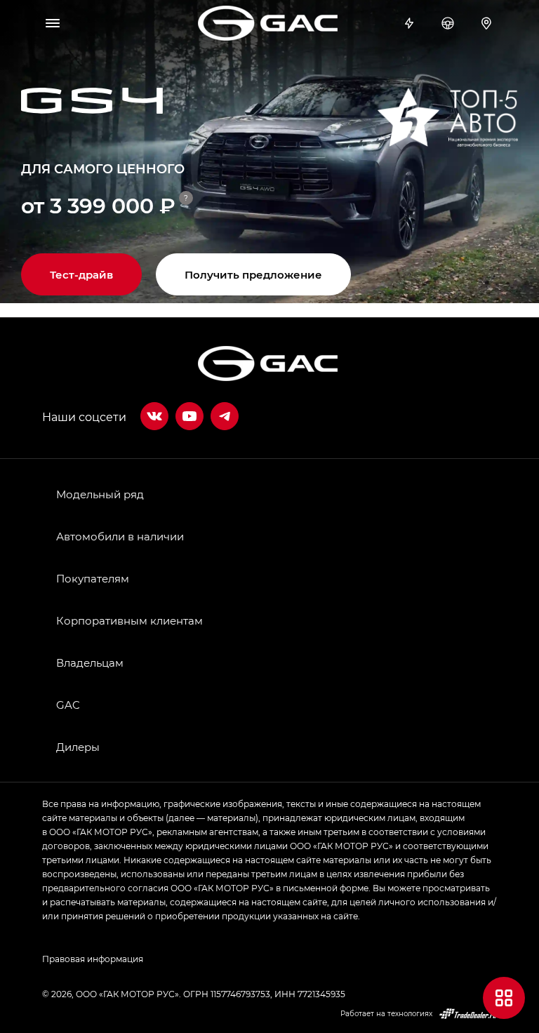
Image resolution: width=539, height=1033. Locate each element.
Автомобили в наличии (120, 536)
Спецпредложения (411, 23)
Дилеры (488, 23)
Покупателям (92, 578)
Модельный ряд (100, 494)
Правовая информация (92, 958)
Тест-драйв (449, 23)
